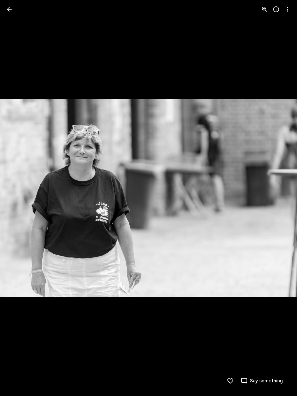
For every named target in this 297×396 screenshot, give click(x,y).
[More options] (288, 9)
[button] (16, 198)
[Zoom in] (264, 9)
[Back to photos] (9, 9)
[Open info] (276, 9)
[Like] (230, 380)
